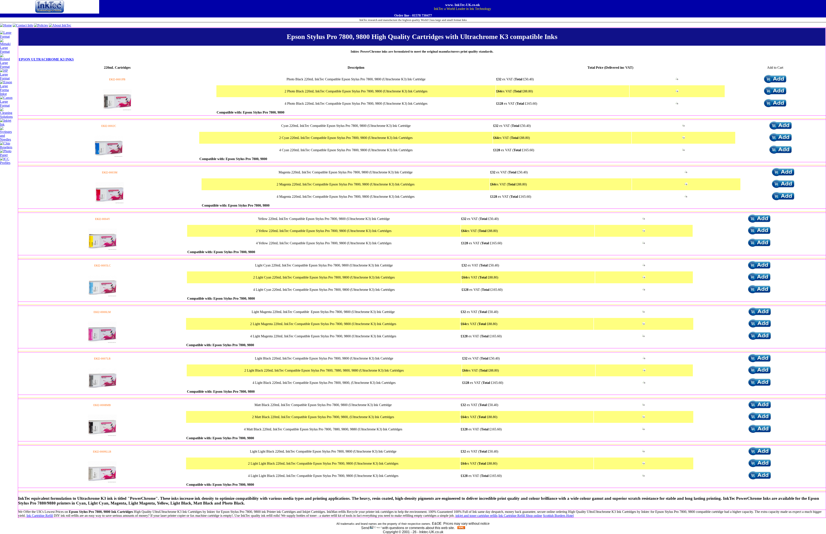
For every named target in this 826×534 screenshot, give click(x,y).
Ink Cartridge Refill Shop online (520, 515)
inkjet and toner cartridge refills (476, 515)
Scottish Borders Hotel (558, 515)
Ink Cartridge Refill (39, 515)
